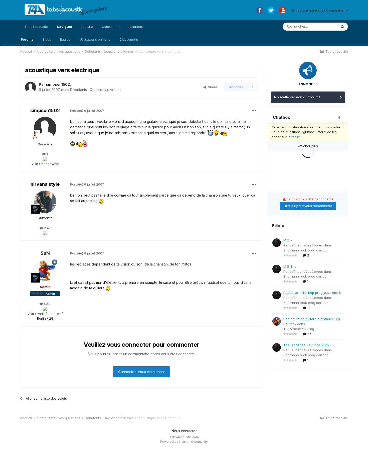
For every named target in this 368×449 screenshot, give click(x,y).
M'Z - (287, 240)
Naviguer (64, 27)
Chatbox (136, 27)
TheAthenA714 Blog (298, 329)
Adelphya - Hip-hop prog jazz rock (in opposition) (313, 293)
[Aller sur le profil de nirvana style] (45, 202)
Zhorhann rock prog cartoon (305, 250)
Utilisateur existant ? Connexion (318, 10)
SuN (45, 253)
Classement (128, 39)
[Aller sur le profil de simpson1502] (30, 87)
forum (296, 137)
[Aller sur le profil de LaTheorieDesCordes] (276, 242)
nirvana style (45, 184)
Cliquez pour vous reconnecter (308, 206)
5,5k (47, 304)
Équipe (65, 39)
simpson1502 (58, 84)
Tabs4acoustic (36, 27)
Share (211, 87)
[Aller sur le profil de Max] (276, 321)
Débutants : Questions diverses (95, 89)
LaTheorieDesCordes (306, 245)
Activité (87, 27)
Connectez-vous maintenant (141, 372)
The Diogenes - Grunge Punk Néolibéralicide (306, 345)
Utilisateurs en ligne (95, 39)
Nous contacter (184, 431)
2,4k (47, 228)
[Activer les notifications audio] (340, 117)
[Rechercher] (342, 27)
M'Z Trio (289, 266)
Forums (27, 39)
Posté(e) (87, 111)
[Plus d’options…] (254, 111)
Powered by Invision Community (184, 441)
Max (293, 324)
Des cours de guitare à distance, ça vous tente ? (311, 319)
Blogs (47, 39)
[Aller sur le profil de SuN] (45, 270)
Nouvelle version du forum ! (297, 97)
